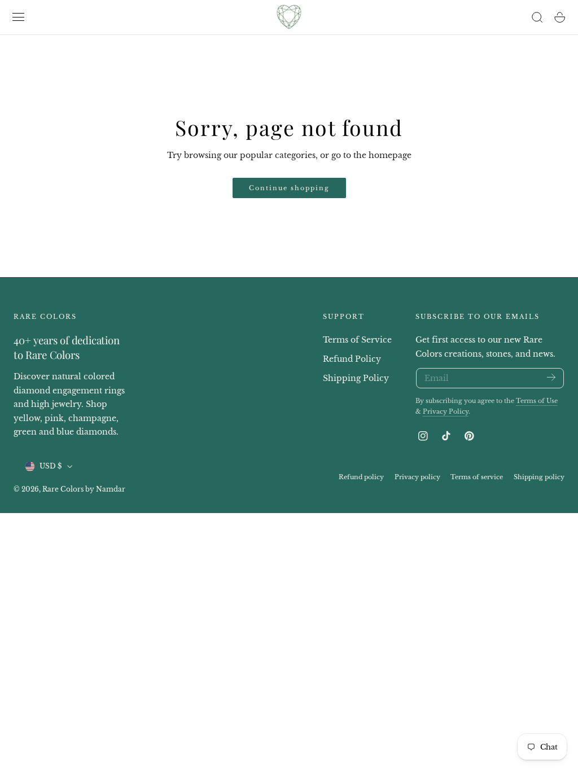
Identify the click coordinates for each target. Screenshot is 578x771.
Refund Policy (352, 359)
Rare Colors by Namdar (83, 489)
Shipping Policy (356, 378)
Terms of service (476, 477)
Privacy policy (417, 477)
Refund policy (361, 477)
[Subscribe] (551, 377)
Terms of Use (537, 401)
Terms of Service (357, 340)
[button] (18, 17)
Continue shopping (289, 188)
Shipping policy (539, 477)
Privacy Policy (445, 411)
